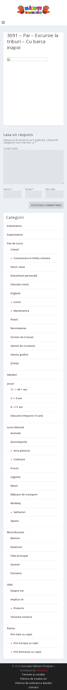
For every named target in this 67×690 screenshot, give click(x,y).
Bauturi (15, 538)
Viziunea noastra (21, 617)
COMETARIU (10, 148)
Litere (17, 302)
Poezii (14, 319)
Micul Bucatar (15, 532)
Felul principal (19, 555)
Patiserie (16, 573)
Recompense (18, 328)
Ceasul (15, 249)
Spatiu (15, 520)
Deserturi (16, 547)
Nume (8, 189)
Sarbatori (20, 512)
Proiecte (19, 608)
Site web (50, 189)
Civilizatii (19, 459)
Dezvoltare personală (24, 275)
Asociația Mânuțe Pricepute (37, 666)
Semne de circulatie (23, 345)
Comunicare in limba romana (32, 258)
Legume (15, 477)
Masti (14, 485)
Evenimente (14, 226)
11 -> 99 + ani (19, 389)
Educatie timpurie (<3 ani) (27, 415)
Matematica (21, 310)
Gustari (15, 564)
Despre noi (17, 590)
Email (29, 189)
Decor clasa (18, 267)
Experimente (15, 234)
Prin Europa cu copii (26, 643)
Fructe (14, 468)
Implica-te (17, 599)
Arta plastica (22, 450)
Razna (11, 628)
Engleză (15, 293)
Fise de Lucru (15, 243)
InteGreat (41, 670)
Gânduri (12, 374)
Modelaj (16, 503)
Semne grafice (19, 354)
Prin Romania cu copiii (27, 651)
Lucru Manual (15, 427)
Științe (15, 363)
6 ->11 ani (17, 407)
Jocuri (10, 383)
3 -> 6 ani (16, 398)
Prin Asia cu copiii (21, 634)
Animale (16, 433)
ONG (10, 584)
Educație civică (20, 284)
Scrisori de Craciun (22, 337)
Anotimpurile (19, 442)
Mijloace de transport (24, 494)
